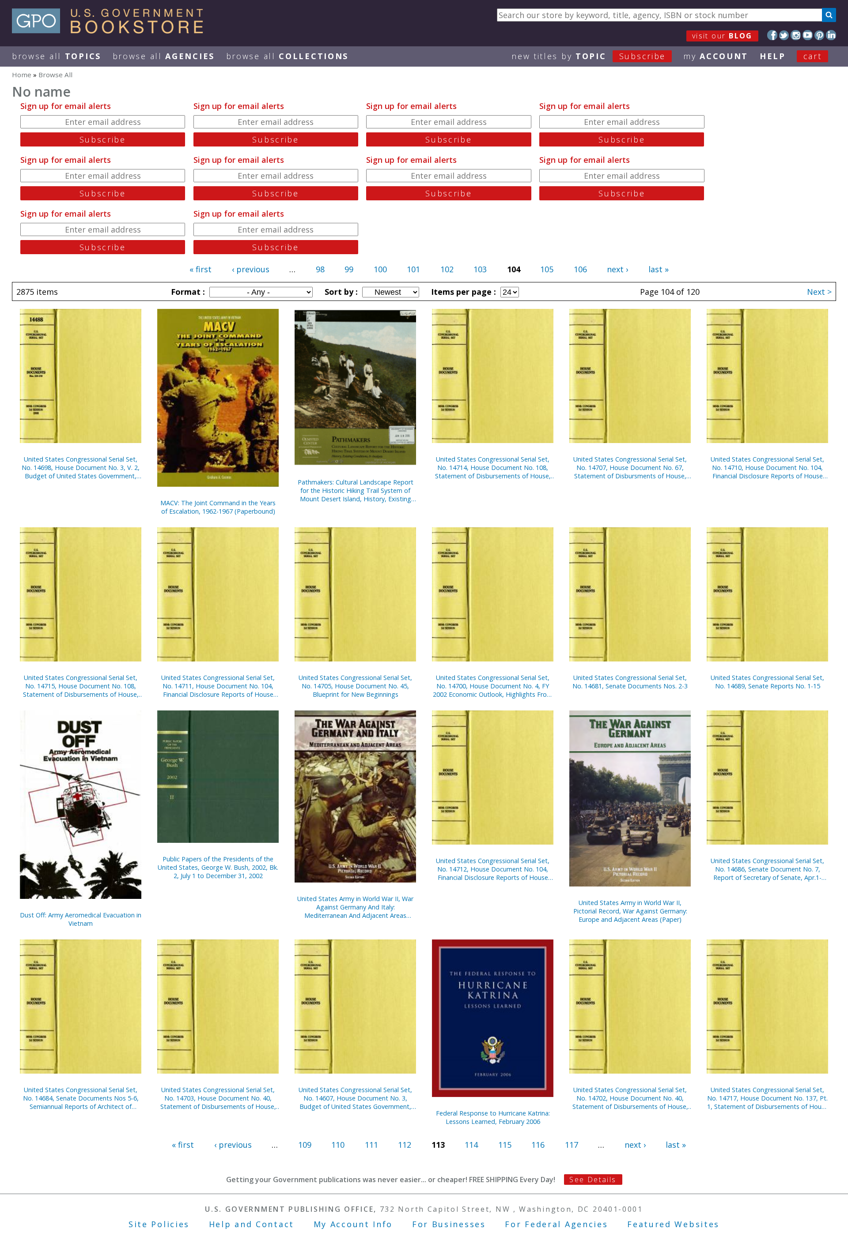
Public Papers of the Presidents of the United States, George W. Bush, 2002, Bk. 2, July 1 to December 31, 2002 (218, 867)
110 (337, 1144)
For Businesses (449, 1224)
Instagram (796, 35)
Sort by (340, 291)
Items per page (462, 291)
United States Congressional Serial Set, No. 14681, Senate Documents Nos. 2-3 (630, 681)
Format (187, 291)
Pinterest (819, 35)
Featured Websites (673, 1224)
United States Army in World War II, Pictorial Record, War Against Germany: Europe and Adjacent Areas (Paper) (630, 911)
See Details (592, 1179)
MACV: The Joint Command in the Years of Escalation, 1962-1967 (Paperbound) (218, 507)
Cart (812, 56)
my (715, 56)
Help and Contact (251, 1224)
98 (320, 269)
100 (380, 269)
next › (617, 269)
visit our (722, 36)
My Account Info (353, 1224)
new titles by (588, 56)
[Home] (111, 30)
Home (21, 74)
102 (447, 269)
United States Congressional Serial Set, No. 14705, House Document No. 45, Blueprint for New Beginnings (355, 686)
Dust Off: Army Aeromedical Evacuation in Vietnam (80, 919)
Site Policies (159, 1224)
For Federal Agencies (556, 1224)
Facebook (772, 35)
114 (471, 1144)
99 (348, 269)
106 (580, 269)
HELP (773, 56)
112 (404, 1144)
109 (304, 1144)
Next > (819, 291)
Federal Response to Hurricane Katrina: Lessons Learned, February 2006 (493, 1117)
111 (371, 1144)
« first (200, 269)
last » (658, 269)
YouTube (808, 35)
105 (546, 269)
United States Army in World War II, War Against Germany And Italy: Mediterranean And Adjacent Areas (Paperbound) (355, 907)
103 (480, 269)
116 (538, 1144)
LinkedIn (831, 35)
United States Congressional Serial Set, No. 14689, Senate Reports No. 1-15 (767, 681)
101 (413, 269)
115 (504, 1144)
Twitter (784, 35)
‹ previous (250, 269)
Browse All (56, 56)
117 (571, 1144)
